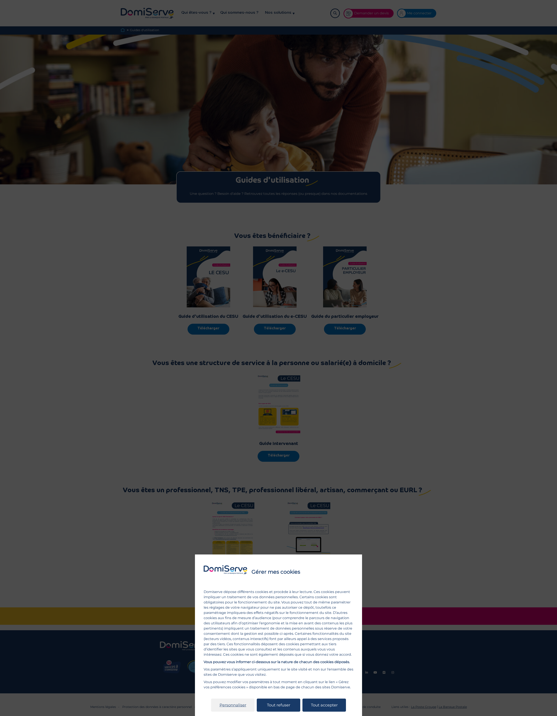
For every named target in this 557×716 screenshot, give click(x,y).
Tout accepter (324, 705)
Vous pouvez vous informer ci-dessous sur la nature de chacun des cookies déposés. (277, 662)
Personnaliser (233, 705)
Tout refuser (278, 705)
